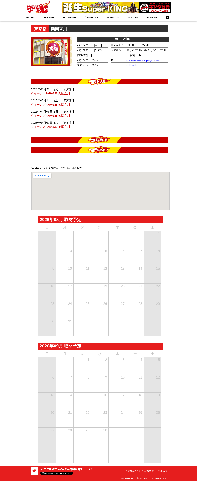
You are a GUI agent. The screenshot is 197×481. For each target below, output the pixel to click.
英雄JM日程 (71, 17)
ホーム (32, 17)
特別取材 (153, 17)
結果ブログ (114, 17)
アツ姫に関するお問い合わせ (139, 470)
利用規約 (162, 470)
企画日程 (50, 17)
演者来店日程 (92, 17)
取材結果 (134, 17)
